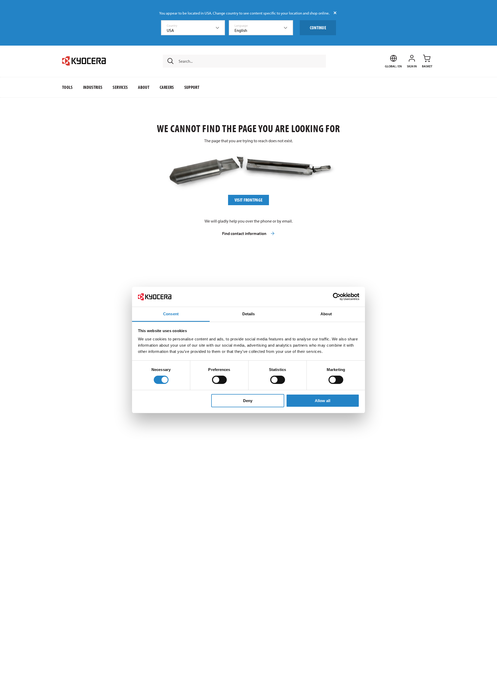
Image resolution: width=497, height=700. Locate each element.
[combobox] (193, 27)
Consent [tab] (171, 314)
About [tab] (326, 314)
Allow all (322, 400)
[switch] (219, 380)
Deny (247, 400)
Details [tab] (248, 314)
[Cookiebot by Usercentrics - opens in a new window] (336, 297)
